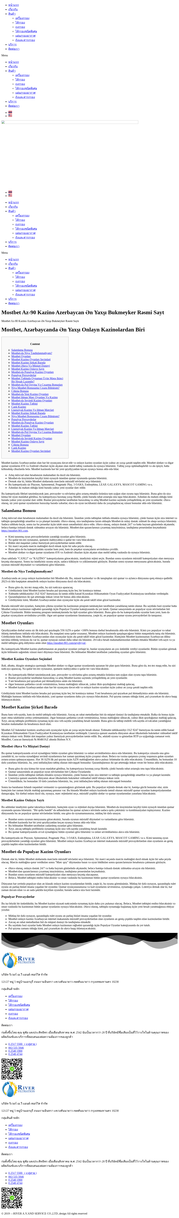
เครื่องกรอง (22, 18)
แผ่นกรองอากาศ (25, 35)
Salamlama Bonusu (22, 349)
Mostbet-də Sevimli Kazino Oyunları (31, 400)
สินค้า (12, 13)
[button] (89, 55)
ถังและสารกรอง (25, 40)
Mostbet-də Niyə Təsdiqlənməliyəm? (31, 353)
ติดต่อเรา (13, 48)
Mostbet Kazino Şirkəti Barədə (28, 362)
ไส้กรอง (20, 22)
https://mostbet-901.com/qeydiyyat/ (66, 642)
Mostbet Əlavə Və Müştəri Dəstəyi (30, 365)
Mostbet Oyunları (21, 356)
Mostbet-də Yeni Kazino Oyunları (30, 394)
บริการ (12, 44)
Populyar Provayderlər (23, 375)
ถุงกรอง (20, 26)
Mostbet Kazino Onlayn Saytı (27, 368)
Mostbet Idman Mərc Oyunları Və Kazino (34, 397)
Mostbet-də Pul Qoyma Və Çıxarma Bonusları (37, 384)
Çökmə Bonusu (20, 391)
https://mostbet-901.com (14, 530)
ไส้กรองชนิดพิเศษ (26, 31)
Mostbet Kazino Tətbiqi (24, 403)
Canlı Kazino (18, 406)
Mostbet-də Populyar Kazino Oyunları (32, 372)
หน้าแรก (13, 5)
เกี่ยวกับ (13, 9)
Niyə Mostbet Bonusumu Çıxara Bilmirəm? (35, 387)
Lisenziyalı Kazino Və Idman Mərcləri (32, 409)
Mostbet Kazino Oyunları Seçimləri (31, 359)
